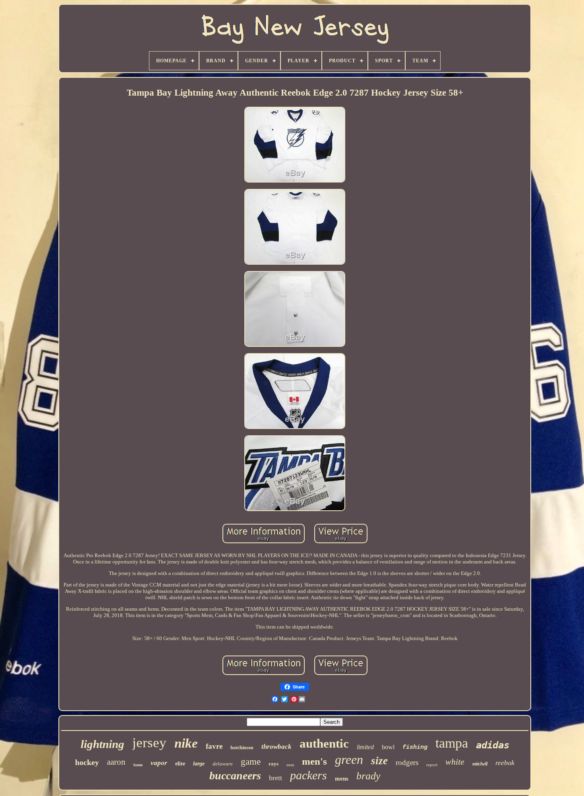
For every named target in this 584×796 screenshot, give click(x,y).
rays (273, 764)
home (138, 765)
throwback (276, 746)
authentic (324, 743)
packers (308, 775)
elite (180, 764)
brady (368, 776)
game (251, 762)
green (349, 759)
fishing (414, 747)
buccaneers (235, 775)
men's (314, 761)
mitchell (479, 764)
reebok (504, 763)
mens (341, 778)
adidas (492, 745)
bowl (388, 747)
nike (186, 743)
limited (365, 747)
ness (290, 764)
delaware (223, 764)
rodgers (407, 762)
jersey (149, 742)
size (379, 761)
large (199, 764)
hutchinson (241, 747)
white (454, 762)
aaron (116, 762)
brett (275, 778)
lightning (102, 744)
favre (214, 746)
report (431, 764)
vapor (159, 763)
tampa (451, 743)
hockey (87, 762)
